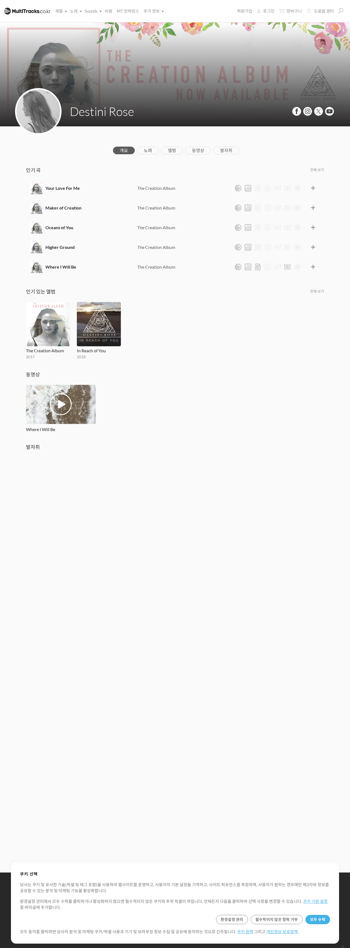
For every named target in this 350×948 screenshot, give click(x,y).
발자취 (226, 150)
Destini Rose (102, 111)
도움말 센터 (324, 10)
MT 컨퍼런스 (128, 10)
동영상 (198, 150)
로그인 (269, 10)
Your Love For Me (62, 188)
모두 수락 (317, 919)
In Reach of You (91, 350)
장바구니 (294, 10)
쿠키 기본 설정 (315, 901)
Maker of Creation (63, 207)
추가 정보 (152, 10)
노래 (74, 10)
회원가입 (244, 10)
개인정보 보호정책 (282, 931)
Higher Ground (60, 247)
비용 (108, 10)
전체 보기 (317, 170)
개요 (124, 150)
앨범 (172, 150)
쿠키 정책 (245, 931)
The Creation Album (156, 188)
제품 (59, 10)
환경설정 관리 (232, 919)
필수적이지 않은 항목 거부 (276, 919)
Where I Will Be (60, 266)
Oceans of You (59, 227)
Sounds (91, 10)
